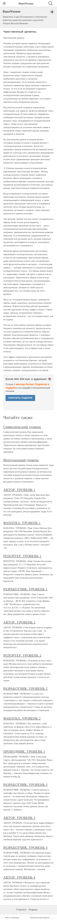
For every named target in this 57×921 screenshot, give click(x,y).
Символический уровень (22, 426)
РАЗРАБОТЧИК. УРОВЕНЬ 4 (25, 847)
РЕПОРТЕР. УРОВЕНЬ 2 (22, 655)
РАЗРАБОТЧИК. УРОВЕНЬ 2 (25, 688)
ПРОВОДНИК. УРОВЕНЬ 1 (24, 751)
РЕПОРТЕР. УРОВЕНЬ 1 (22, 556)
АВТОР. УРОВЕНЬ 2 (19, 622)
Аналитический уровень (40, 918)
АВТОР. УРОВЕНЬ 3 (19, 817)
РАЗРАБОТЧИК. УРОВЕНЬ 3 (25, 784)
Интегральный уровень (21, 460)
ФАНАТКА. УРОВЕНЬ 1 (22, 523)
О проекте (21, 909)
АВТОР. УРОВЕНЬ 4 (19, 877)
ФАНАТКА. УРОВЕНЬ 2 (22, 718)
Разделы (33, 909)
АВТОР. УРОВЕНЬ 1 (19, 489)
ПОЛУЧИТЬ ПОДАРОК (20, 398)
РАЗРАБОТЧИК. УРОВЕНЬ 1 (25, 589)
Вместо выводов (12, 918)
